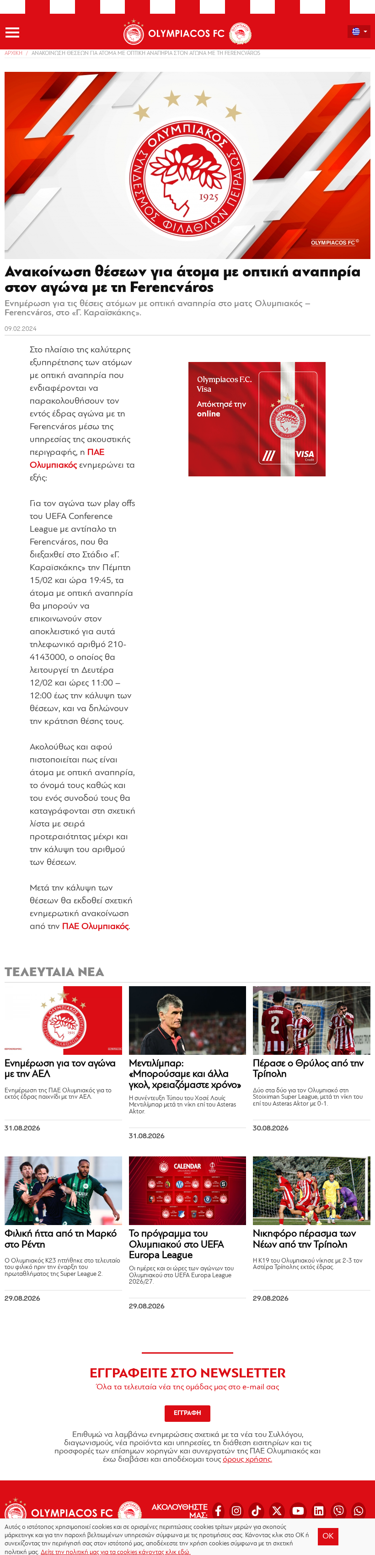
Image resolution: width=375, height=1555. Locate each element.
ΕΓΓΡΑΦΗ (187, 1413)
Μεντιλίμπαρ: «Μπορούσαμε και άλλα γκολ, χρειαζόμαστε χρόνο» (185, 1075)
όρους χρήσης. (247, 1460)
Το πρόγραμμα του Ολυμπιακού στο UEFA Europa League (176, 1245)
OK (328, 1537)
